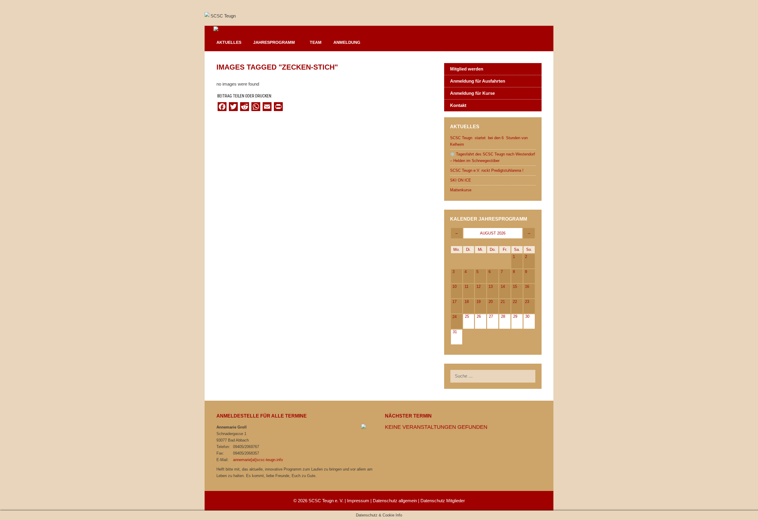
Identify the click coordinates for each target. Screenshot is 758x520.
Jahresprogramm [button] (274, 42)
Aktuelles (228, 42)
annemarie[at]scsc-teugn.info (258, 460)
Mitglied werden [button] (466, 68)
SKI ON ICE (460, 180)
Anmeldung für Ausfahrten (477, 81)
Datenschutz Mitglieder (442, 500)
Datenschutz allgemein (395, 500)
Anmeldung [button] (346, 42)
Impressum (358, 500)
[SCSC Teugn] (228, 29)
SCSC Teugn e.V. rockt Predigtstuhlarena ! (486, 170)
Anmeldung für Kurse (472, 93)
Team (316, 42)
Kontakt (458, 105)
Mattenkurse (460, 190)
